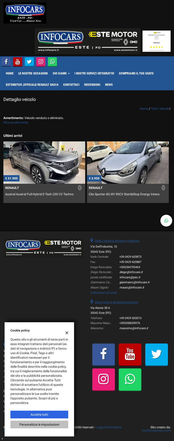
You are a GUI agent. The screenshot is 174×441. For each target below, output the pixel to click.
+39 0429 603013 (130, 318)
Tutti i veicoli (160, 108)
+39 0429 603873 (130, 256)
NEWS (109, 84)
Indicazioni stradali (103, 292)
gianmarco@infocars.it (134, 282)
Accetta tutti (39, 414)
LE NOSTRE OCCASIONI (33, 73)
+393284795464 (129, 267)
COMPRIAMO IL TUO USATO (136, 73)
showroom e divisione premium (116, 302)
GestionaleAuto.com (156, 430)
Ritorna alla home (15, 122)
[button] (166, 221)
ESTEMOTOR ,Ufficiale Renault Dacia (32, 84)
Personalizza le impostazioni (39, 424)
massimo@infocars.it (133, 328)
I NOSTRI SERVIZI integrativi (94, 73)
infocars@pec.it (129, 277)
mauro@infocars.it (131, 287)
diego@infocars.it (131, 272)
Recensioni (92, 84)
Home (10, 73)
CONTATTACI (71, 84)
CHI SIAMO (60, 73)
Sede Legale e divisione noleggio (117, 241)
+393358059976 (129, 323)
